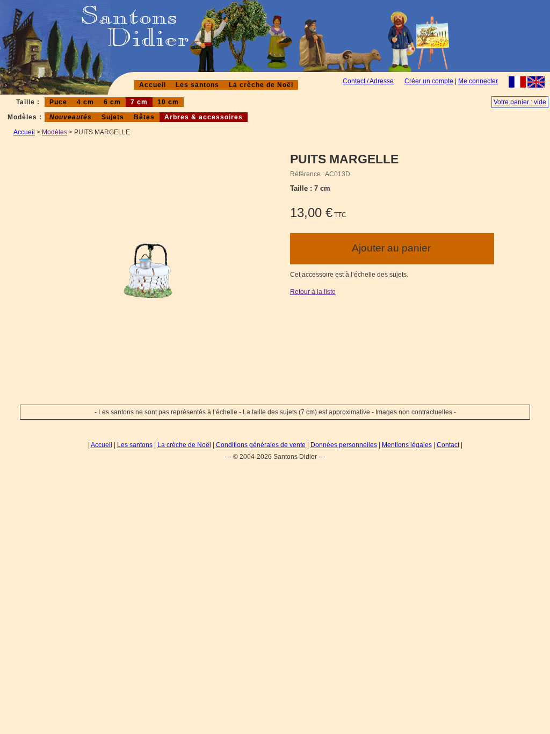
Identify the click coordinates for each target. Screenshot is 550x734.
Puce (58, 102)
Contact (448, 445)
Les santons (197, 85)
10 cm (168, 102)
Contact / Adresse (368, 81)
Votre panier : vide (520, 102)
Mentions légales (407, 445)
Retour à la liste (313, 292)
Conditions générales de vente (261, 445)
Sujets (113, 117)
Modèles (54, 132)
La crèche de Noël (261, 85)
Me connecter (478, 81)
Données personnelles (343, 445)
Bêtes (144, 117)
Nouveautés (70, 117)
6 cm (112, 102)
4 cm (85, 102)
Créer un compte (428, 81)
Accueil (152, 85)
